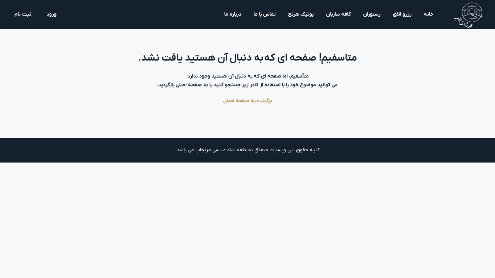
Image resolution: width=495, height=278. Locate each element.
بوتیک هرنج (301, 14)
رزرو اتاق (402, 14)
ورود (52, 14)
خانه (428, 14)
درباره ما (232, 14)
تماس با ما (265, 14)
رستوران (371, 14)
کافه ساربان (338, 14)
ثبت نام (23, 14)
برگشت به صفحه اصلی (247, 100)
